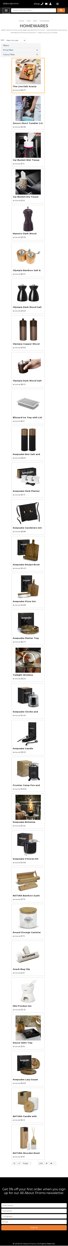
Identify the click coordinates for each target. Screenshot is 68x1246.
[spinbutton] (33, 1163)
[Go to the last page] (51, 1163)
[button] (6, 10)
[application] (34, 1163)
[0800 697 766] (42, 3)
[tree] (20, 50)
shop (37, 3)
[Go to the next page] (46, 1163)
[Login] (50, 3)
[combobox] (16, 40)
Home (21, 21)
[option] (28, 75)
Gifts (28, 21)
